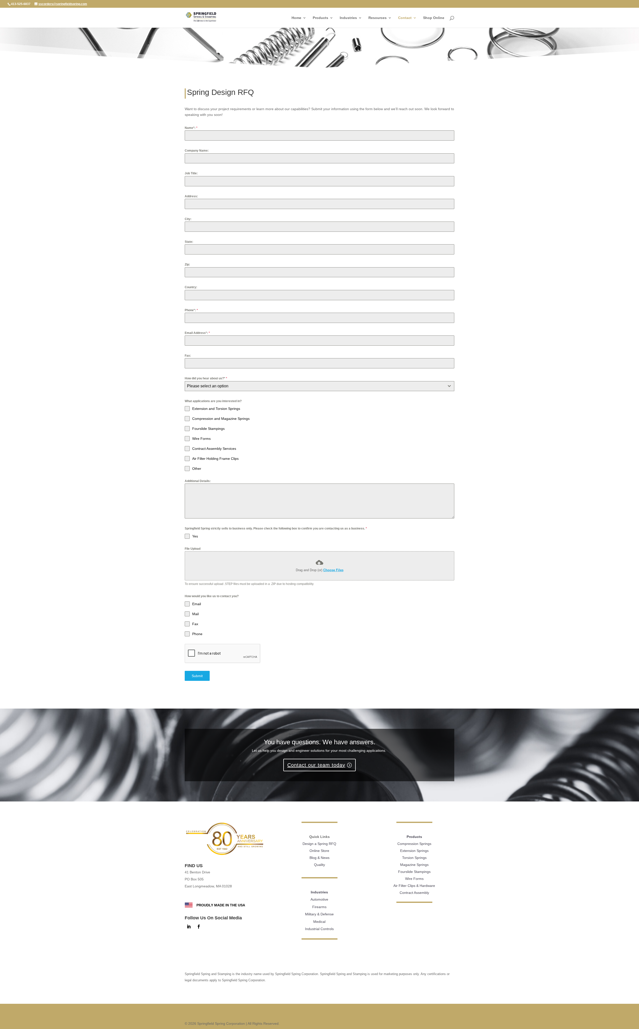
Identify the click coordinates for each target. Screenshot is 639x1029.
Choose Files (333, 570)
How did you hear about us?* (206, 378)
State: (189, 242)
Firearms (319, 907)
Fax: (188, 355)
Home (296, 18)
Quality (319, 865)
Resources (377, 18)
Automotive (319, 899)
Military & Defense (319, 914)
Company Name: (197, 150)
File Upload (192, 548)
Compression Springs (414, 844)
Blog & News (319, 858)
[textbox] (315, 386)
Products (320, 18)
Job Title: (191, 173)
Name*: (191, 128)
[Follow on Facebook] (199, 927)
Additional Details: (198, 481)
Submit (197, 676)
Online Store (319, 851)
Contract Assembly (414, 893)
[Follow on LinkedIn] (189, 927)
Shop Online (433, 18)
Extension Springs (414, 851)
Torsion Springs (414, 858)
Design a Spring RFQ (319, 844)
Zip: (187, 264)
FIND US (194, 865)
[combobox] (319, 386)
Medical (319, 922)
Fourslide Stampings (414, 872)
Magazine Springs (414, 865)
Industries (348, 18)
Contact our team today (316, 765)
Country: (191, 287)
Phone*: (191, 310)
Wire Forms (414, 879)
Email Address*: (197, 333)
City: (188, 219)
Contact (405, 18)
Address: (191, 196)
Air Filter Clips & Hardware (414, 886)
